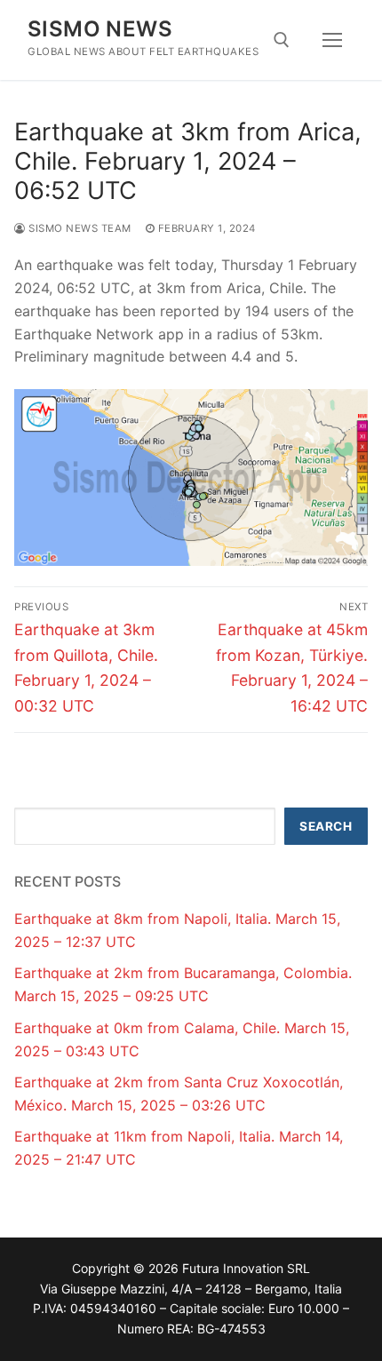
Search (325, 826)
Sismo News (100, 29)
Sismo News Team (78, 228)
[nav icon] (332, 40)
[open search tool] (282, 40)
